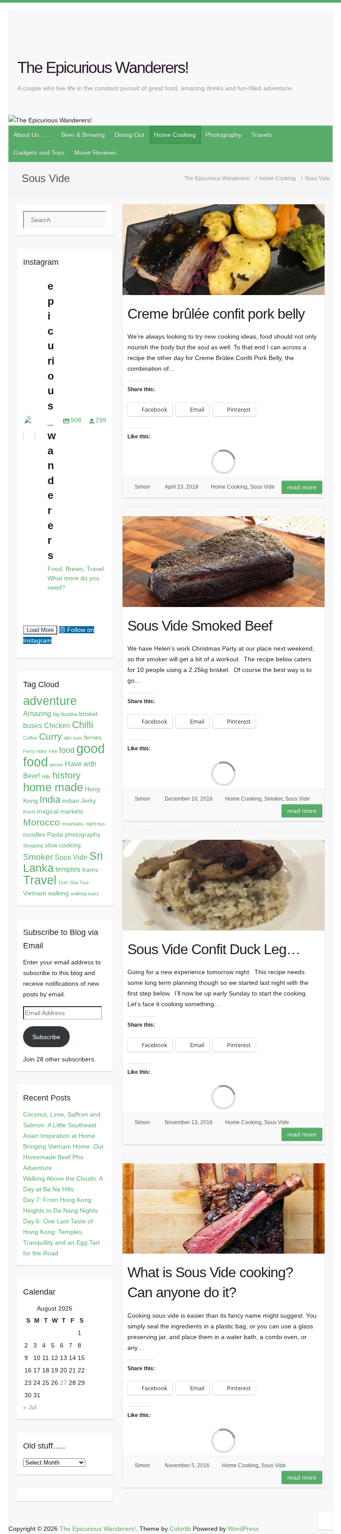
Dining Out (129, 134)
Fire (53, 751)
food (67, 750)
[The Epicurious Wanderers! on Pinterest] (317, 38)
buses (32, 725)
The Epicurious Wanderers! (102, 67)
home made (53, 787)
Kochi (29, 811)
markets (71, 811)
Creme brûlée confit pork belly (216, 314)
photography (82, 834)
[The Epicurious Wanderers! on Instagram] (327, 38)
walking (58, 893)
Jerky (88, 800)
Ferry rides (35, 751)
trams (90, 869)
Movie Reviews (95, 152)
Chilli (82, 724)
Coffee (30, 738)
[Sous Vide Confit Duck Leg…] (224, 885)
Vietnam (34, 893)
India (50, 799)
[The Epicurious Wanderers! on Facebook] (296, 38)
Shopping (33, 845)
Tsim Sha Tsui (73, 882)
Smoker (273, 799)
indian (70, 800)
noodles (34, 834)
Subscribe (46, 1036)
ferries (93, 737)
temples (68, 869)
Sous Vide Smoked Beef (199, 626)
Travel (39, 880)
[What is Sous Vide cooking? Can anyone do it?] (224, 1208)
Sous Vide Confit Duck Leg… (213, 949)
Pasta (55, 834)
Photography (224, 134)
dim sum (73, 738)
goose (56, 764)
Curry (50, 736)
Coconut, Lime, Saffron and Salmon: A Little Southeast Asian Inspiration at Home (61, 1125)
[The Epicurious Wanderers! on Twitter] (307, 38)
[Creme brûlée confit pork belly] (224, 249)
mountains (73, 823)
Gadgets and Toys (38, 152)
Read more (302, 487)
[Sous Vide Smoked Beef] (224, 561)
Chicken (57, 725)
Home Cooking (175, 134)
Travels (261, 134)
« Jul (29, 1407)
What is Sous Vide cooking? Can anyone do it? (210, 1282)
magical (48, 811)
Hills (46, 776)
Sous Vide (262, 487)
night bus (95, 823)
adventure (50, 701)
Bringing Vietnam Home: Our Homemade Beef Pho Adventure (63, 1157)
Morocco (41, 822)
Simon (142, 487)
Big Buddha (65, 714)
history (66, 775)
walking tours (85, 893)
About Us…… (32, 134)
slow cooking (63, 845)
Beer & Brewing (83, 134)
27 (63, 1382)
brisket (88, 713)
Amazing (37, 713)
